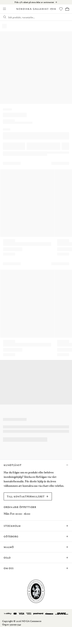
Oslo (7, 557)
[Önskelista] (61, 9)
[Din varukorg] (67, 9)
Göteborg (11, 536)
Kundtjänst (13, 465)
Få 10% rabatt (14, 619)
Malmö (9, 547)
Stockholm (12, 525)
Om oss (9, 568)
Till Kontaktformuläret (26, 496)
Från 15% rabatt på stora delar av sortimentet (34, 2)
